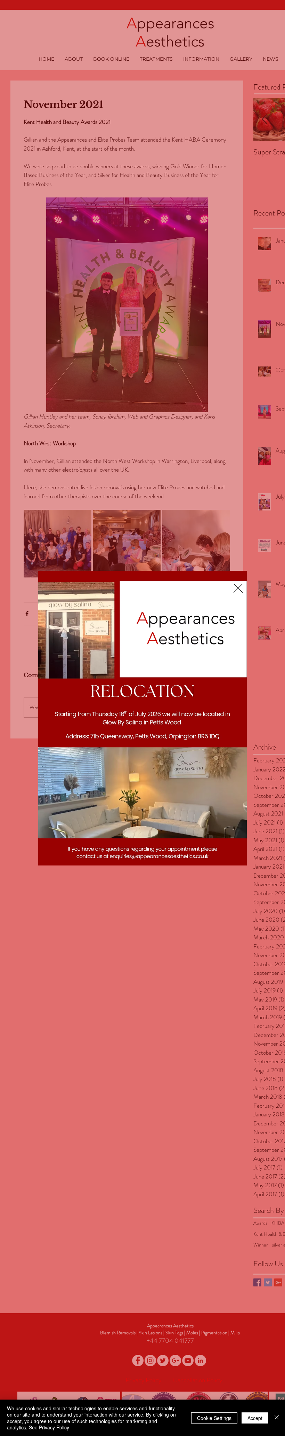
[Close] (276, 1417)
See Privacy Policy (49, 1427)
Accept (254, 1417)
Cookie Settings (214, 1417)
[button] (238, 588)
